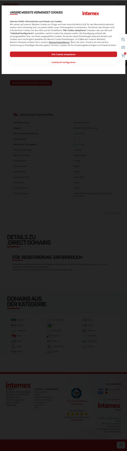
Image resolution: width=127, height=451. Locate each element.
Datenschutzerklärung (59, 42)
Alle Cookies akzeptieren (64, 54)
